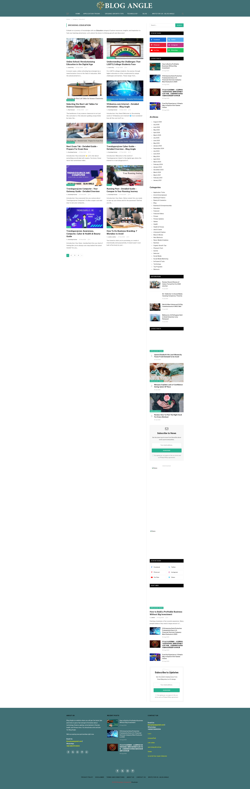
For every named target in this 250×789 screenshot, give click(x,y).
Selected (156, 253)
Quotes (155, 251)
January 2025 (157, 146)
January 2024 (157, 167)
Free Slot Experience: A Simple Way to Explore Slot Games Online (172, 105)
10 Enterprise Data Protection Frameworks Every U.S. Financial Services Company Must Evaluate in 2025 (172, 79)
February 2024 (158, 164)
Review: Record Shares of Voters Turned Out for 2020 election (171, 284)
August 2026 (157, 122)
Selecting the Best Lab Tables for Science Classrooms (82, 105)
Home (78, 13)
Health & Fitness (158, 227)
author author (112, 237)
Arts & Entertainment (160, 195)
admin (153, 617)
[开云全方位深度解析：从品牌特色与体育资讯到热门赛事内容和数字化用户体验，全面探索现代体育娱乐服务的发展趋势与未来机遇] (155, 92)
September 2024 (158, 148)
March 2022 (157, 172)
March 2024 (157, 162)
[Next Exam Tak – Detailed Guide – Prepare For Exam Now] (84, 133)
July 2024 (156, 151)
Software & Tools (159, 261)
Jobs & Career (157, 229)
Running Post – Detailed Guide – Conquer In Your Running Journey (122, 190)
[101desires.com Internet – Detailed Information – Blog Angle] (125, 90)
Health (155, 224)
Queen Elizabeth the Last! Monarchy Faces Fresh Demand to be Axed (168, 356)
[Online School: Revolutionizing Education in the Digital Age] (84, 48)
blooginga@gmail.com (74, 741)
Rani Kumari (71, 110)
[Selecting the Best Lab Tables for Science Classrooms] (84, 90)
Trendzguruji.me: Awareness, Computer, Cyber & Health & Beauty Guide (83, 233)
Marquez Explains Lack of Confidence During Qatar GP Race (168, 386)
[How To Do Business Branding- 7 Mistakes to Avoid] (125, 218)
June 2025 (156, 140)
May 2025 (156, 143)
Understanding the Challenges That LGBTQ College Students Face (123, 63)
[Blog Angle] (125, 5)
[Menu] (67, 14)
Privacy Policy (164, 457)
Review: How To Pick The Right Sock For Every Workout (168, 416)
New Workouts (158, 237)
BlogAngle (135, 782)
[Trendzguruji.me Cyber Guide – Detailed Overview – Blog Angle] (125, 133)
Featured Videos (158, 213)
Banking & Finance (159, 197)
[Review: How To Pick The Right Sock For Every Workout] (167, 402)
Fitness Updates (158, 219)
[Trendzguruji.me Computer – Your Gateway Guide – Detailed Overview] (84, 175)
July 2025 (156, 138)
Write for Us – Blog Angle (163, 13)
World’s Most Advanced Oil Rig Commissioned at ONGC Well (172, 305)
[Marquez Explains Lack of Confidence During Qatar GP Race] (167, 372)
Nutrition (156, 243)
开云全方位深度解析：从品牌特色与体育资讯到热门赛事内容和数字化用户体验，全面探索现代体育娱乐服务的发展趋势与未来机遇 (172, 92)
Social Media (157, 256)
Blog (145, 13)
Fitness (155, 216)
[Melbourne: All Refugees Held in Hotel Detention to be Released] (155, 317)
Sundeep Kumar (112, 110)
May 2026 (156, 130)
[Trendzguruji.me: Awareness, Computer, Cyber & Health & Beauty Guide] (84, 218)
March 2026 (157, 135)
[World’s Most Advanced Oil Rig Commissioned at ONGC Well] (155, 307)
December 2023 (158, 169)
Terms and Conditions (115, 777)
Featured (156, 211)
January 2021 (157, 180)
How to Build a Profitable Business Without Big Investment (170, 66)
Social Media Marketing (160, 259)
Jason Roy (71, 67)
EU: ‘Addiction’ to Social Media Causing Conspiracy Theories (172, 295)
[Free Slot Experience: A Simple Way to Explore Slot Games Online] (155, 106)
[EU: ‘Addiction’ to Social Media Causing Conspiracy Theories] (155, 296)
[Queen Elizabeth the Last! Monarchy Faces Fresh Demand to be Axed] (167, 342)
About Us (130, 777)
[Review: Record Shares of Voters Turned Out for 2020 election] (155, 284)
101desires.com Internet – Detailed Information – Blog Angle (123, 105)
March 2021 (157, 175)
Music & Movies (158, 235)
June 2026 (156, 127)
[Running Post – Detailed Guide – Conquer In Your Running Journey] (125, 175)
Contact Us (141, 777)
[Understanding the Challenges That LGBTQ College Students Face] (125, 48)
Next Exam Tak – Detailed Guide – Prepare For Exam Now (82, 147)
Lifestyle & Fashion (159, 232)
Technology (132, 13)
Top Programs (157, 266)
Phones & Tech (158, 248)
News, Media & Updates (160, 240)
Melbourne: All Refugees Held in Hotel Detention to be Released (172, 317)
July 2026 (156, 124)
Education (70, 57)
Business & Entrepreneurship (162, 205)
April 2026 (156, 132)
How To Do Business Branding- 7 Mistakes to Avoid (122, 232)
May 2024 (156, 156)
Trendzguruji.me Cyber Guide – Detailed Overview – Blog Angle (121, 147)
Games (155, 221)
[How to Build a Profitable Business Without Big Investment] (155, 66)
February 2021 (157, 177)
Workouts (156, 269)
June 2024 (156, 154)
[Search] (183, 14)
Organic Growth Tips (114, 13)
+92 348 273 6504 (73, 746)
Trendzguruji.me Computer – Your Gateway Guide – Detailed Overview (83, 190)
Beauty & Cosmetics (159, 200)
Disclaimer (99, 777)
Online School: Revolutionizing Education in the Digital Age (80, 63)
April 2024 (156, 159)
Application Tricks (91, 13)
